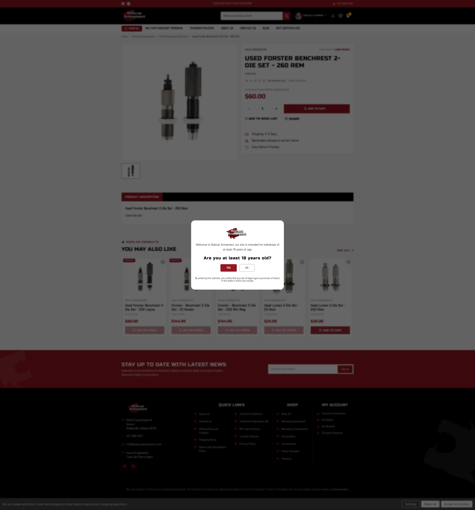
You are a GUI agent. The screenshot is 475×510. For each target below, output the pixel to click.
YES (229, 268)
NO (246, 268)
